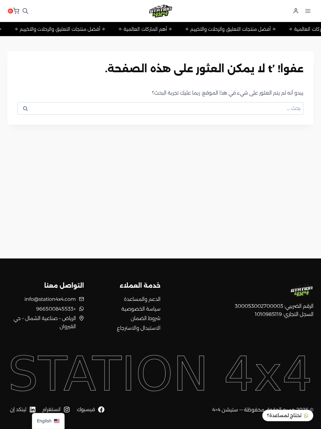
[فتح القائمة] (307, 11)
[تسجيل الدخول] (296, 11)
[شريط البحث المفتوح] (25, 11)
